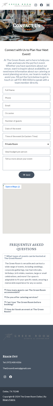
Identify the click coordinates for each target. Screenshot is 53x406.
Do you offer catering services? (22, 297)
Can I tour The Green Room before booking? (22, 303)
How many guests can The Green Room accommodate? (25, 291)
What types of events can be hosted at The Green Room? (25, 257)
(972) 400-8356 (14, 362)
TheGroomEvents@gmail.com (17, 368)
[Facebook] (41, 5)
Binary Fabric (9, 399)
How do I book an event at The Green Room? (24, 310)
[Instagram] (35, 5)
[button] (48, 5)
